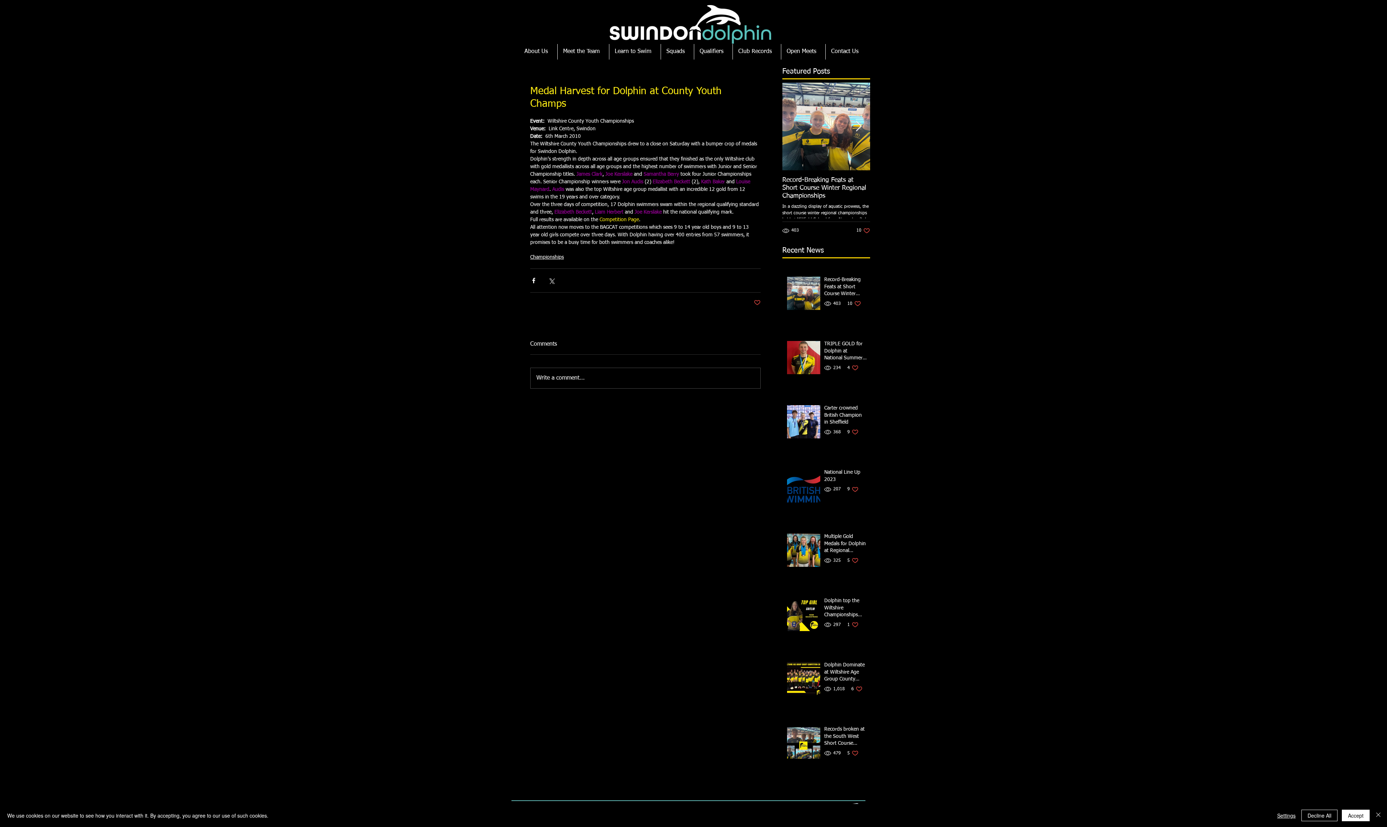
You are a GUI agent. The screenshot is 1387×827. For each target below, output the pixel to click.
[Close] (1378, 815)
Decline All (1319, 815)
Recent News (803, 250)
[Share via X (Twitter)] (551, 280)
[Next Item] (858, 126)
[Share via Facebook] (533, 280)
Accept (1356, 815)
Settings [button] (1286, 815)
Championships (547, 257)
